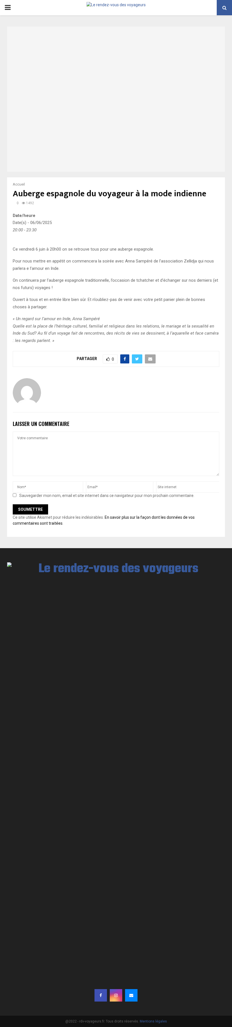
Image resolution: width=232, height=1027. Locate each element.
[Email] (131, 995)
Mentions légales (153, 1021)
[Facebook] (100, 995)
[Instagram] (116, 995)
